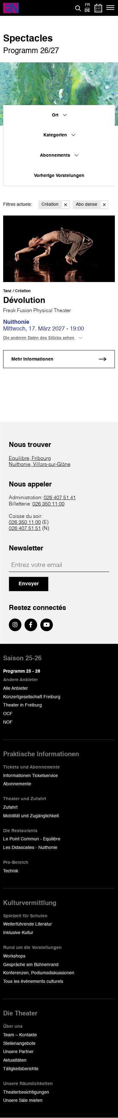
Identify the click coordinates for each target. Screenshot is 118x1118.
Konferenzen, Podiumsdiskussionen (38, 973)
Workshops (14, 956)
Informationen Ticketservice (30, 776)
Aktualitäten (14, 1060)
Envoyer (29, 584)
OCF (8, 714)
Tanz (7, 291)
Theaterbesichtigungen (26, 1092)
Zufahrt (10, 807)
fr (87, 5)
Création (50, 204)
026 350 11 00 (48, 504)
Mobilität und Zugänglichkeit (31, 816)
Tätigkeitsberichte (20, 1069)
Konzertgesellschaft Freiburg (31, 697)
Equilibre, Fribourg (30, 458)
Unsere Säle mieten (22, 1100)
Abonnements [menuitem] (55, 155)
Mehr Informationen (32, 359)
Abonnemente (17, 784)
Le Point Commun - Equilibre (31, 839)
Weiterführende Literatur (27, 924)
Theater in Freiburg (22, 705)
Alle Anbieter (15, 688)
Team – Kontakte (20, 1035)
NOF (8, 722)
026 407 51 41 (60, 497)
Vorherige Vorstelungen (59, 175)
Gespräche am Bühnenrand (31, 965)
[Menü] (110, 8)
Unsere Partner (18, 1052)
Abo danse (86, 204)
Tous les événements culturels (33, 981)
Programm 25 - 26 (21, 671)
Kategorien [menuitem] (55, 135)
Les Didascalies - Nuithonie (30, 847)
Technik (10, 871)
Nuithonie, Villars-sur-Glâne (39, 464)
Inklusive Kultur (18, 933)
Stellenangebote (19, 1043)
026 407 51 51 (25, 528)
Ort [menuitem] (56, 115)
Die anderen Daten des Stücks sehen (39, 338)
